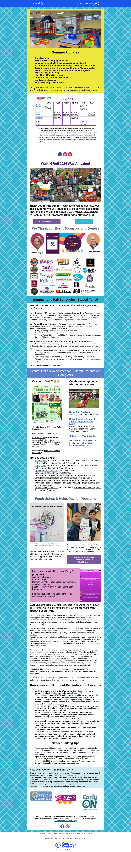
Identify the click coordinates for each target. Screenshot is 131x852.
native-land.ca (66, 680)
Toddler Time (41, 461)
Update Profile (60, 838)
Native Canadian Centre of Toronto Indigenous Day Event (82, 421)
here (94, 90)
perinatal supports (87, 483)
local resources (47, 478)
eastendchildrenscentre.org (65, 821)
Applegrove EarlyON (41, 577)
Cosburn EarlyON (40, 579)
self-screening (70, 697)
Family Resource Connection (45, 587)
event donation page (80, 208)
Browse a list (40, 473)
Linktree (49, 594)
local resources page (44, 485)
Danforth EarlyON (40, 582)
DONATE (84, 221)
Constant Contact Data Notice (76, 838)
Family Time (40, 466)
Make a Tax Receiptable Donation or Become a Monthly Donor (84, 559)
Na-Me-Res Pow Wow (79, 412)
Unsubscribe (49, 838)
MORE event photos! (47, 221)
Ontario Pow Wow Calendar (82, 436)
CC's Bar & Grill (38, 438)
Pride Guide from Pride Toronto (44, 433)
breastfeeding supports (64, 483)
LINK (81, 693)
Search (38, 475)
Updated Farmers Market (46, 470)
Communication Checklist (46, 488)
